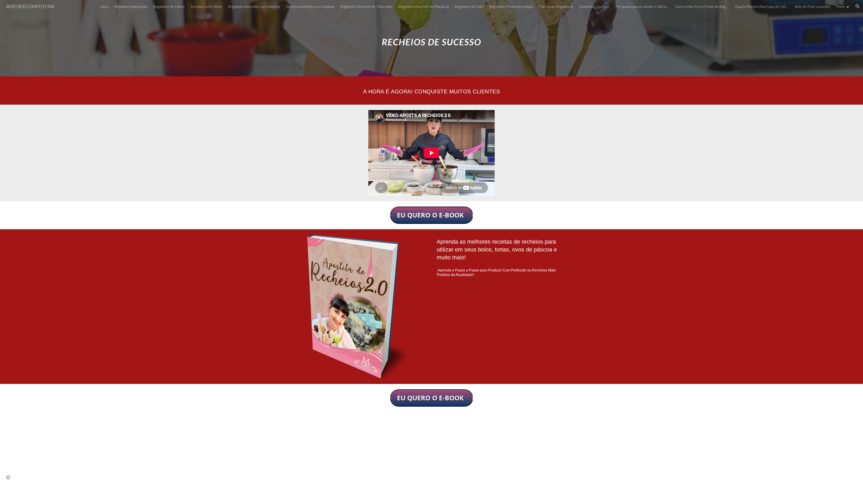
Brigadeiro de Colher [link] (169, 6)
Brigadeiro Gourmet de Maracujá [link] (423, 6)
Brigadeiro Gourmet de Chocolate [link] (366, 6)
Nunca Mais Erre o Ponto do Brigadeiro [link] (702, 6)
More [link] (840, 6)
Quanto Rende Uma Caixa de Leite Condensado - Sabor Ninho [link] (762, 6)
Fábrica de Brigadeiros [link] (556, 6)
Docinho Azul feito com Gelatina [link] (310, 6)
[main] (431, 38)
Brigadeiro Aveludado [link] (130, 6)
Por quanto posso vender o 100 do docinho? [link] (642, 6)
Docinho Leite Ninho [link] (206, 6)
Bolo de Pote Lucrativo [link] (812, 6)
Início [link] (104, 6)
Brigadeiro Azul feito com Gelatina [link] (254, 6)
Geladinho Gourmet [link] (594, 6)
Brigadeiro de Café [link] (469, 6)
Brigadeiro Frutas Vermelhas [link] (511, 6)
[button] (857, 6)
